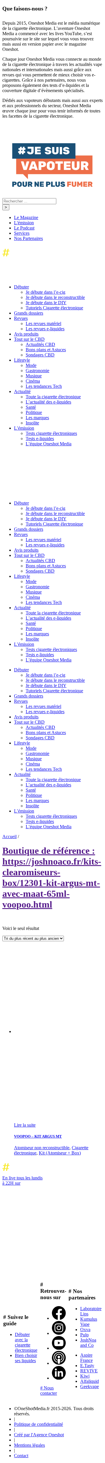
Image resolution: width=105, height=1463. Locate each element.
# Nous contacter (48, 1390)
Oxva (85, 1329)
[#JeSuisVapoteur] (52, 185)
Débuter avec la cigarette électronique (26, 1342)
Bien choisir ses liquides (26, 1358)
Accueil (9, 836)
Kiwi (85, 1376)
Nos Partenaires (28, 238)
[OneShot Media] (46, 493)
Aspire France (86, 1358)
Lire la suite (25, 1125)
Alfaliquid (89, 1381)
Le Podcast (24, 227)
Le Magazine (26, 217)
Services (21, 233)
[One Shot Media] (49, 257)
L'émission (24, 222)
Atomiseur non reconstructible (41, 1147)
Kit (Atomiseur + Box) (60, 1152)
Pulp (84, 1334)
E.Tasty (87, 1365)
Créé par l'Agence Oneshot (39, 1434)
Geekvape (89, 1386)
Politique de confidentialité (38, 1424)
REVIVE (89, 1370)
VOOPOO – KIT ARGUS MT (38, 1136)
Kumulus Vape (88, 1322)
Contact (21, 1455)
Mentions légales (29, 1445)
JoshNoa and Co (88, 1343)
